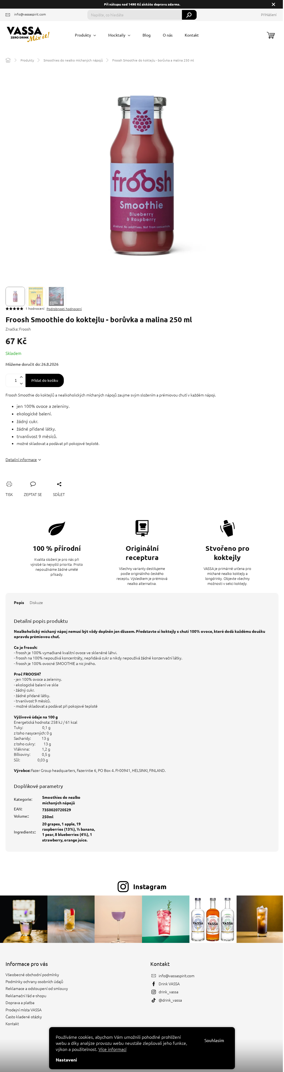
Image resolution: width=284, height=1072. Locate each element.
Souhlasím (214, 1040)
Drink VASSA (169, 983)
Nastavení (66, 1060)
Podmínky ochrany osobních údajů (34, 981)
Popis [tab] (19, 602)
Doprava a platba (20, 1002)
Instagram (150, 886)
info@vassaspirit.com (176, 975)
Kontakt (12, 1023)
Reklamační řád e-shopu (26, 995)
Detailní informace (21, 459)
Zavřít (39, 477)
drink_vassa (168, 991)
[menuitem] (85, 34)
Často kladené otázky (24, 1016)
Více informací (112, 1049)
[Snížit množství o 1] (21, 383)
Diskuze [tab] (36, 602)
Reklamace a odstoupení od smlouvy (37, 988)
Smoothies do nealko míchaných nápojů (61, 800)
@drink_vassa (170, 1000)
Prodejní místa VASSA (24, 1009)
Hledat (189, 15)
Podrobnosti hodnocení (64, 308)
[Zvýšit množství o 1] (21, 377)
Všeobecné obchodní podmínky (32, 974)
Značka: (18, 329)
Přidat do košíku (44, 380)
